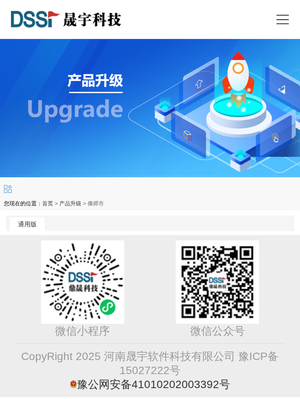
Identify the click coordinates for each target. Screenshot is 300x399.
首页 (47, 203)
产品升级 (70, 203)
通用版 (27, 224)
